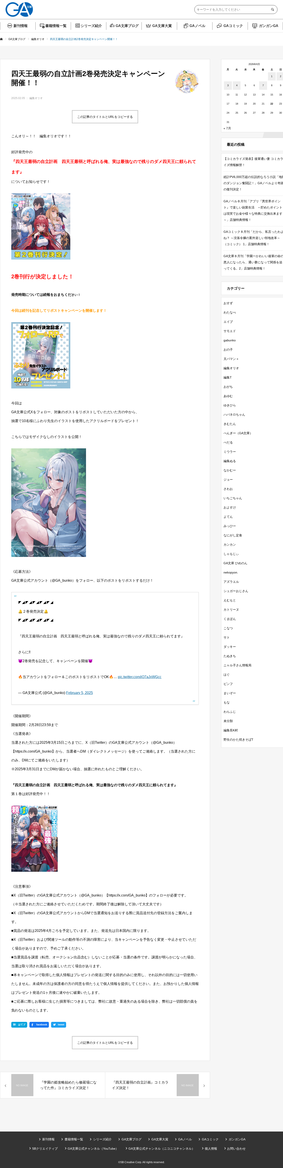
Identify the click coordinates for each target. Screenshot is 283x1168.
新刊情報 (20, 26)
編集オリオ (36, 98)
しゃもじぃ (231, 554)
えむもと (230, 600)
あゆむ (228, 396)
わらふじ (230, 711)
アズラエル (231, 581)
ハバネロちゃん (234, 414)
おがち (228, 386)
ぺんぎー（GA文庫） (238, 433)
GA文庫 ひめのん (235, 563)
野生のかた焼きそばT (238, 739)
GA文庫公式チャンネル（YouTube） (93, 1148)
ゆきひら (230, 405)
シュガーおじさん (236, 591)
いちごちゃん (233, 498)
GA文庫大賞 (162, 26)
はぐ (227, 674)
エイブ (228, 321)
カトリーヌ (231, 609)
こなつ (228, 628)
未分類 (228, 721)
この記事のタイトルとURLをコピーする (105, 117)
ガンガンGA (268, 26)
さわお (228, 489)
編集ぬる (230, 461)
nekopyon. (231, 572)
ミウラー (230, 451)
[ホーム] (1, 39)
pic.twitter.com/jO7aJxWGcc (139, 677)
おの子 (228, 349)
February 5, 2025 (79, 693)
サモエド (230, 331)
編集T (228, 377)
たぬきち (230, 656)
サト (227, 637)
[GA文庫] (19, 9)
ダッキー (230, 646)
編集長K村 (231, 730)
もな (227, 702)
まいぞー (230, 693)
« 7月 (227, 128)
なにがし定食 (233, 535)
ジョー (228, 479)
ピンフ (228, 684)
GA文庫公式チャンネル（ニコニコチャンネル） (161, 1148)
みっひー (230, 526)
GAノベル (197, 26)
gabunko (230, 340)
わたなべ (230, 312)
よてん (228, 516)
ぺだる (228, 442)
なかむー (230, 470)
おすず (228, 303)
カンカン (230, 544)
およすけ (230, 507)
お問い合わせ (236, 1148)
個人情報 (211, 1148)
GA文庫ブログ (127, 26)
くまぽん (230, 619)
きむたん (230, 424)
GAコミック (233, 26)
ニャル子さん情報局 (237, 665)
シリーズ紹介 (91, 26)
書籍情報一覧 (56, 26)
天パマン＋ (231, 359)
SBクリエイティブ (45, 1148)
